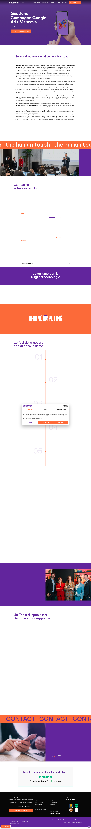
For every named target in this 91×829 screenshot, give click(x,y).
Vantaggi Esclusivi (78, 821)
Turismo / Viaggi (38, 804)
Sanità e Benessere (39, 800)
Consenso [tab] (30, 409)
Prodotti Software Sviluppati (77, 822)
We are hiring (6, 826)
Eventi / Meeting (38, 806)
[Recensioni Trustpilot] (76, 806)
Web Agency (53, 2)
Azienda (65, 2)
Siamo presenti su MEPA (56, 809)
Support (51, 819)
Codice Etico (62, 821)
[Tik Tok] (75, 799)
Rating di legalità (54, 811)
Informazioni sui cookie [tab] (61, 409)
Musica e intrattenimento (40, 809)
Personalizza (45, 422)
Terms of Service (62, 756)
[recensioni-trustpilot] (45, 777)
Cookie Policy (70, 819)
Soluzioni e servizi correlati (27, 263)
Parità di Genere (70, 821)
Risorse (60, 2)
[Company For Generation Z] (71, 810)
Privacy (64, 819)
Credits (46, 819)
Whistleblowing (63, 822)
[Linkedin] (67, 799)
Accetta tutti (60, 422)
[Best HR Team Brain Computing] (71, 806)
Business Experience (26, 2)
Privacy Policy (56, 756)
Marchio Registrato (55, 813)
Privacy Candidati (78, 819)
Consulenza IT (36, 2)
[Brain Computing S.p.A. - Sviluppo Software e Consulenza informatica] (14, 2)
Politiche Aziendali (58, 819)
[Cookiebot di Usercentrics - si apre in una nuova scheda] (63, 406)
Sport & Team (38, 807)
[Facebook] (71, 799)
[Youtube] (73, 799)
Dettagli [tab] (45, 409)
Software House (45, 2)
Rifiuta (30, 422)
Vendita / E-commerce (39, 802)
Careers (51, 806)
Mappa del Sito (55, 821)
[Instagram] (69, 799)
